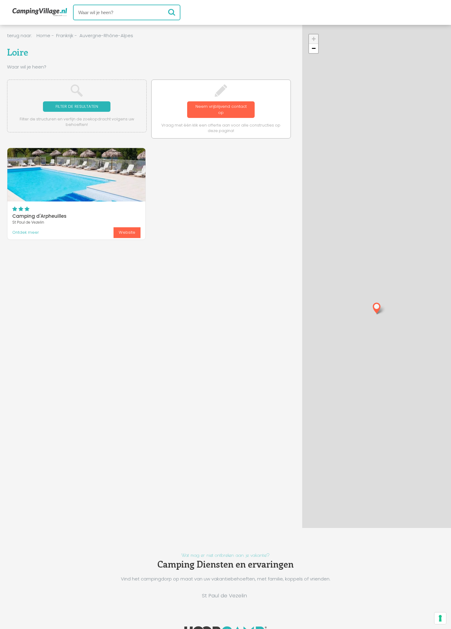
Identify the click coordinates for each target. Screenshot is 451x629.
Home (43, 35)
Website (127, 232)
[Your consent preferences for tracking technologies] (440, 618)
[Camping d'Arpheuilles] (76, 174)
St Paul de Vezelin (224, 595)
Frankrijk (64, 35)
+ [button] (314, 39)
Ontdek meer (25, 232)
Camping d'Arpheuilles (39, 216)
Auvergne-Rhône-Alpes (106, 35)
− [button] (314, 48)
